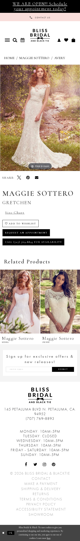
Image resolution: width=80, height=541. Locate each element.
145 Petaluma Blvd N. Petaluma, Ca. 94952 (40, 411)
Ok (11, 532)
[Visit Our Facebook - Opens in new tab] (26, 465)
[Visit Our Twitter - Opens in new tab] (35, 465)
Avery (59, 58)
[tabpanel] (40, 118)
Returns (41, 494)
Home (9, 58)
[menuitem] (59, 40)
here (48, 538)
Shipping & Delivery (41, 489)
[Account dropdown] (59, 40)
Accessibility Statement (41, 509)
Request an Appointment (26, 232)
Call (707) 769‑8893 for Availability (33, 242)
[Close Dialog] (3, 533)
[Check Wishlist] (66, 39)
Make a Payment (41, 483)
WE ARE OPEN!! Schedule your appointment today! (40, 6)
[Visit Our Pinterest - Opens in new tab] (54, 465)
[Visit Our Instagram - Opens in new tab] (45, 465)
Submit (63, 369)
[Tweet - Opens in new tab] (19, 177)
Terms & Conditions (41, 499)
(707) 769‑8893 (40, 418)
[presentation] (20, 302)
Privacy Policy (41, 504)
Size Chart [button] (14, 212)
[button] (15, 40)
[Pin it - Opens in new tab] (28, 177)
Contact (41, 478)
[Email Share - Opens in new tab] (37, 177)
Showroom (41, 514)
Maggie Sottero (34, 58)
